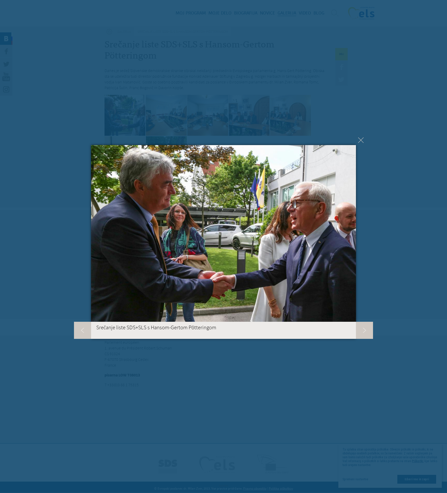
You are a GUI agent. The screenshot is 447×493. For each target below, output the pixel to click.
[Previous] (82, 330)
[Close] (361, 140)
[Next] (364, 330)
